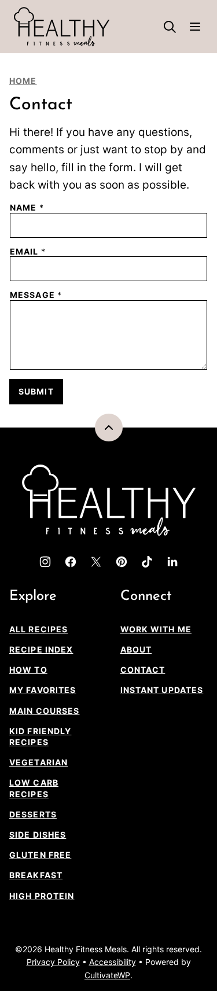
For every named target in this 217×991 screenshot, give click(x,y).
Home (22, 81)
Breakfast (35, 875)
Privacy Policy (53, 962)
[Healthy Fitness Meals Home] (61, 26)
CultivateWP (107, 975)
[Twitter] (96, 561)
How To (28, 670)
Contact (142, 670)
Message (36, 295)
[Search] (169, 26)
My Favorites (42, 690)
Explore (33, 596)
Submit (36, 391)
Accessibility (112, 962)
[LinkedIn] (172, 561)
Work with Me (156, 629)
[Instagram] (45, 561)
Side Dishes (37, 834)
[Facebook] (70, 561)
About (136, 649)
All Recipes (38, 629)
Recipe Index (41, 649)
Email (28, 251)
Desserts (33, 814)
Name (27, 207)
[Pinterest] (121, 561)
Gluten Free (40, 855)
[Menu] (195, 26)
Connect (146, 596)
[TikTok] (147, 561)
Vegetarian (38, 762)
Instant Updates (162, 690)
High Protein (41, 896)
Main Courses (44, 711)
